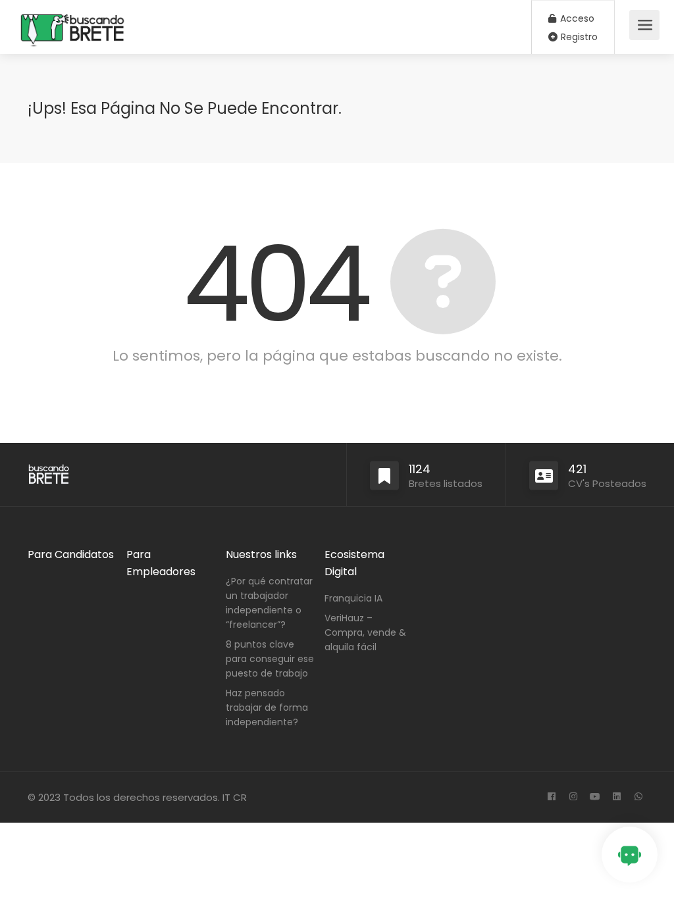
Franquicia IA (353, 598)
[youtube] (594, 797)
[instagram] (573, 797)
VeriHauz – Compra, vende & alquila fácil (365, 632)
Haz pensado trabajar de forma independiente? (267, 707)
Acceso (575, 18)
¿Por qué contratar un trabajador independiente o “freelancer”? (269, 603)
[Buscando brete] (72, 63)
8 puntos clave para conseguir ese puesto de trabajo (270, 659)
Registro (578, 36)
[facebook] (551, 797)
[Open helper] (630, 855)
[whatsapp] (638, 797)
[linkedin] (616, 797)
